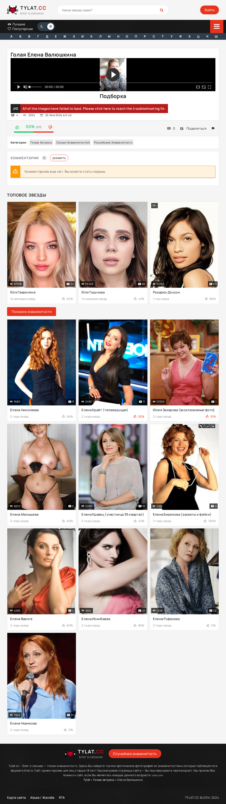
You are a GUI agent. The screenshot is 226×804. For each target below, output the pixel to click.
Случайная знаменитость (135, 753)
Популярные (22, 28)
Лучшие (18, 24)
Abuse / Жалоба (42, 797)
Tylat (86, 780)
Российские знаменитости (113, 142)
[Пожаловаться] (213, 128)
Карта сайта (16, 797)
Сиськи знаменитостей (73, 142)
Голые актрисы (41, 142)
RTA (62, 797)
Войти (210, 10)
